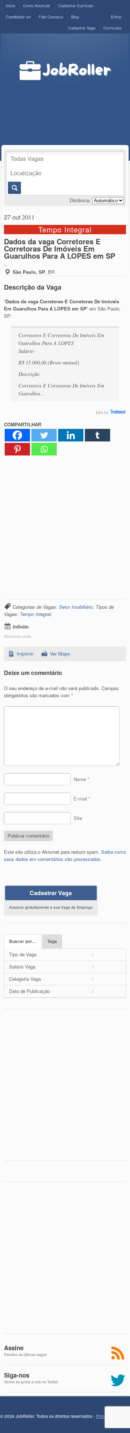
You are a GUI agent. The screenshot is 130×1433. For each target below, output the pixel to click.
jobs (99, 412)
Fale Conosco (51, 16)
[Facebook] (17, 435)
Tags (52, 941)
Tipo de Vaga (22, 954)
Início (10, 5)
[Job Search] (118, 412)
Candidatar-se (18, 16)
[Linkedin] (70, 435)
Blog (75, 16)
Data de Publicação (29, 991)
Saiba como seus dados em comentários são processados (65, 855)
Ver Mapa (60, 653)
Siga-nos (16, 1375)
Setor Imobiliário (76, 606)
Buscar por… (22, 941)
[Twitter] (44, 435)
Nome (81, 779)
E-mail (82, 798)
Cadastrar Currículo (75, 5)
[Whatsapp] (44, 449)
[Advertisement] (71, 105)
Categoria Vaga (25, 978)
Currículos (112, 28)
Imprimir (25, 653)
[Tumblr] (97, 435)
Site (78, 818)
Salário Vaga (22, 966)
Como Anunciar (36, 5)
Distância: (80, 200)
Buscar (13, 188)
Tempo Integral (35, 614)
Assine (13, 1347)
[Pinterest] (17, 449)
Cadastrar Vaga (81, 28)
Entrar (116, 16)
